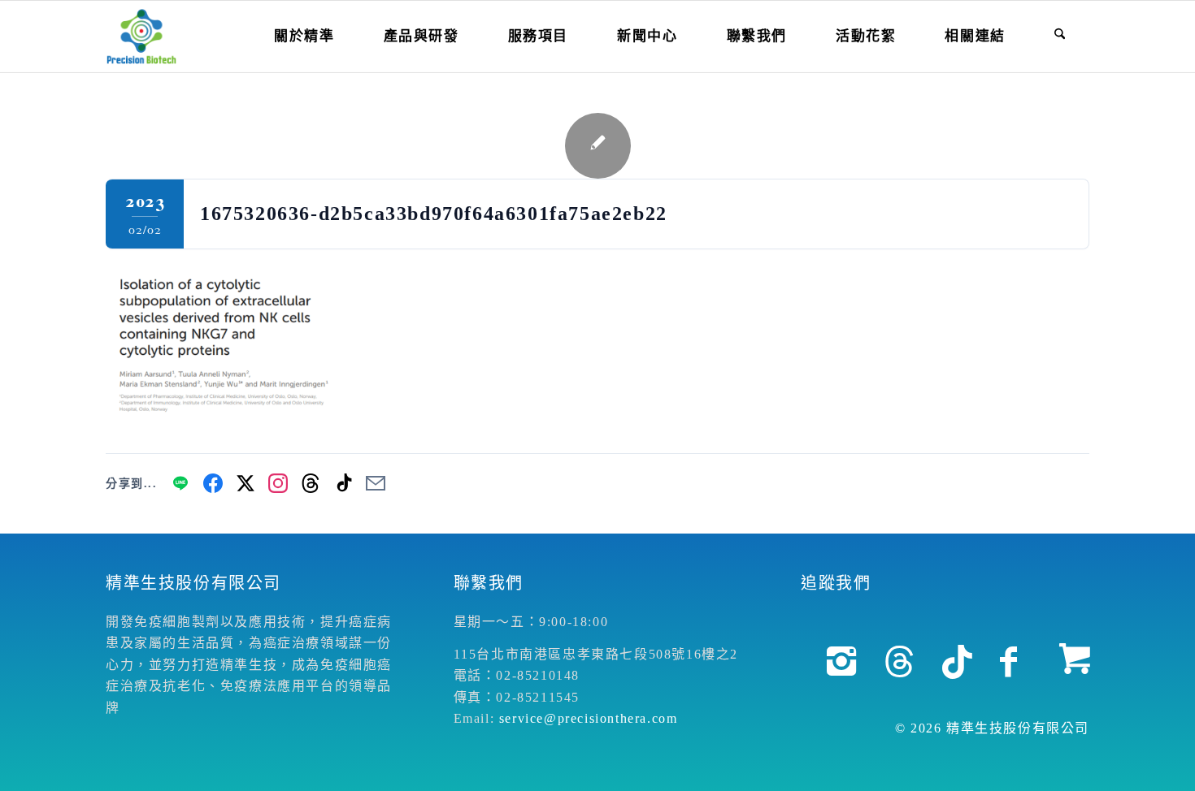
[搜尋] (1059, 36)
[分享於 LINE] (180, 483)
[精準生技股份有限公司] (141, 36)
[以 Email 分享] (375, 483)
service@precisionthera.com (588, 718)
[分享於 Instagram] (278, 483)
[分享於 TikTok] (343, 483)
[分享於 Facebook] (213, 483)
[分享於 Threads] (310, 483)
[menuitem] (304, 36)
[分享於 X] (245, 483)
